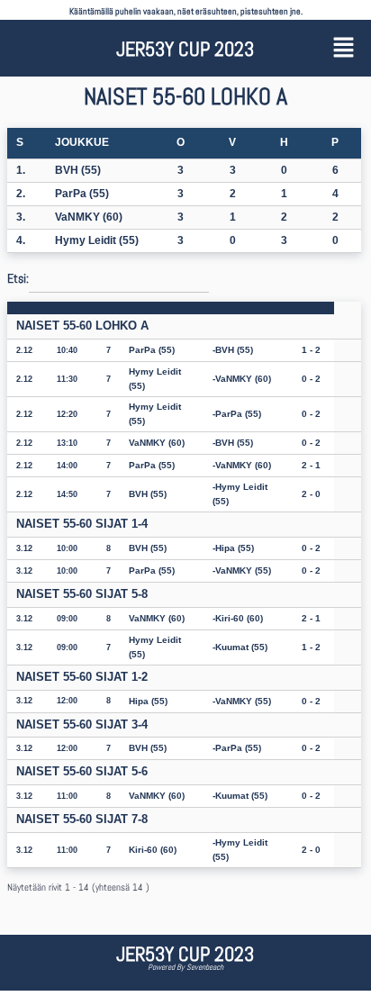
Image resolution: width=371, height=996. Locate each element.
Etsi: (18, 278)
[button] (343, 48)
